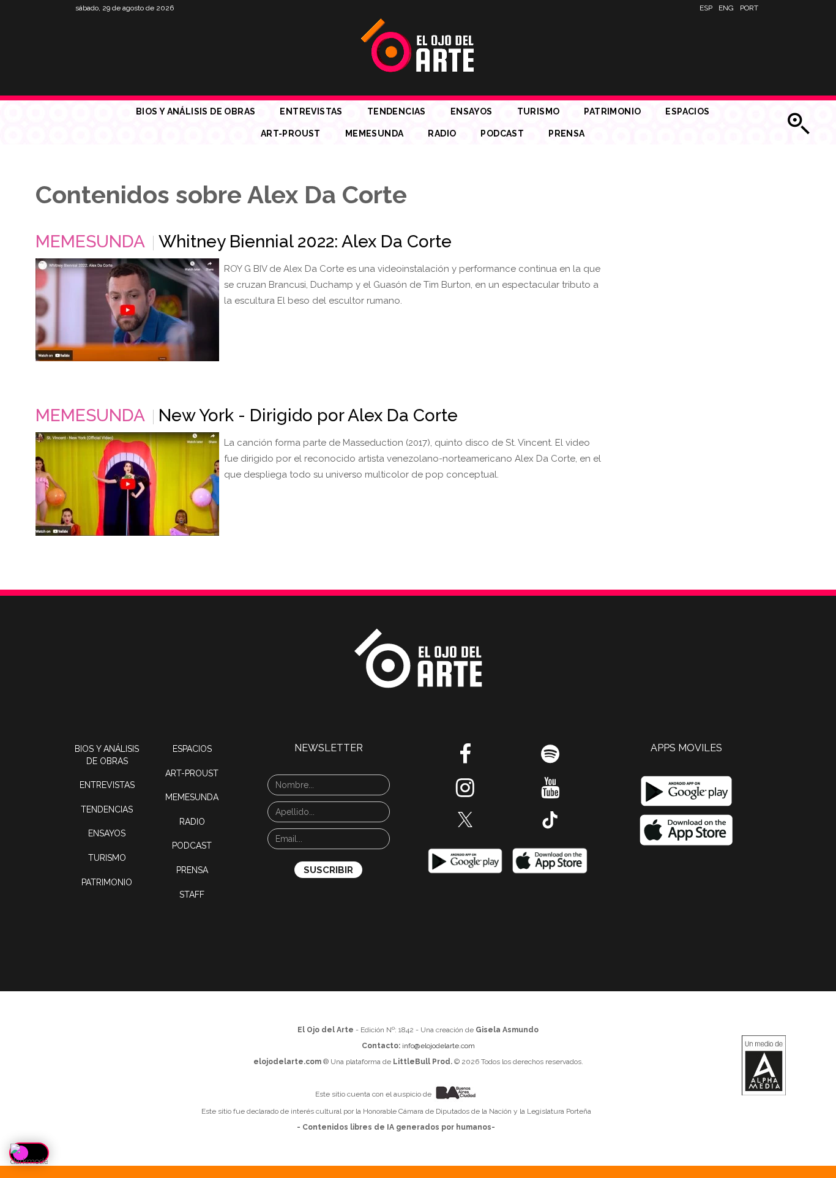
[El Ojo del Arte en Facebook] (465, 758)
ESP (706, 8)
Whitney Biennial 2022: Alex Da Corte (305, 241)
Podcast (502, 133)
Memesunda (374, 133)
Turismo (538, 111)
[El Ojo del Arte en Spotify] (550, 758)
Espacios (687, 111)
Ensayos (471, 111)
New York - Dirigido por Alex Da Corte (308, 415)
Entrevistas (311, 111)
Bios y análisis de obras (196, 111)
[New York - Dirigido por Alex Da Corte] (127, 484)
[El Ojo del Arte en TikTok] (550, 819)
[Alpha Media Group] (764, 1065)
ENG (726, 8)
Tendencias (396, 111)
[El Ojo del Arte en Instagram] (465, 792)
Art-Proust (291, 133)
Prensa (566, 133)
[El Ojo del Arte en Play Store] (465, 860)
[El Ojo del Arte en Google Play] (686, 791)
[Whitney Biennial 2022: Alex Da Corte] (127, 309)
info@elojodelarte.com (438, 1045)
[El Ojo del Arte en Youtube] (550, 792)
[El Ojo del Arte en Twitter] (465, 818)
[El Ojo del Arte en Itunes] (550, 860)
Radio (442, 133)
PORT (749, 8)
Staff (191, 894)
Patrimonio (612, 111)
